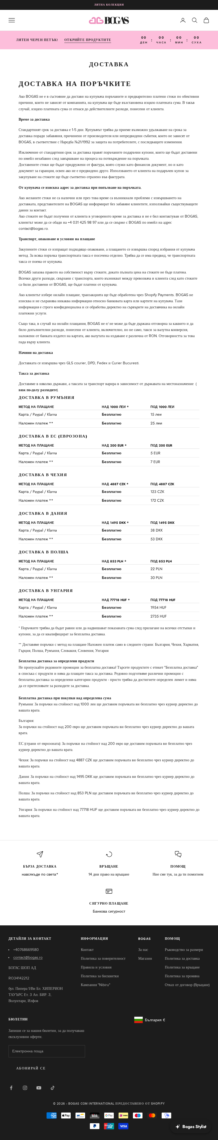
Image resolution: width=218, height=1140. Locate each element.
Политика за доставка (182, 959)
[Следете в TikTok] (52, 1087)
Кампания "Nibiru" (95, 985)
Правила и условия (96, 967)
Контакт (87, 950)
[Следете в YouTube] (38, 1087)
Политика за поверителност (103, 959)
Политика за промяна (182, 976)
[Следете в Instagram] (25, 1087)
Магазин (145, 959)
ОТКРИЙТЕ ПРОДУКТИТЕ (87, 40)
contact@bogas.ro (28, 957)
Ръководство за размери (184, 950)
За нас (143, 950)
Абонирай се (31, 1068)
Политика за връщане (182, 967)
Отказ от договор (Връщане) (187, 985)
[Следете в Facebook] (11, 1087)
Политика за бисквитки (100, 976)
